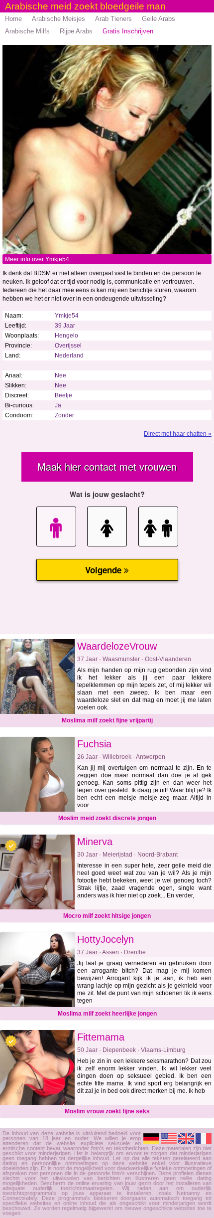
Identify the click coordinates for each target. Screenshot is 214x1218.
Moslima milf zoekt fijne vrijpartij (107, 720)
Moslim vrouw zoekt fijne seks (107, 1111)
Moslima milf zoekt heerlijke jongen (107, 1013)
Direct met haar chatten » (178, 433)
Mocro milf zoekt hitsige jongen (107, 915)
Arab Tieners (113, 18)
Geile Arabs (158, 18)
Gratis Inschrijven (128, 31)
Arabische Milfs (27, 31)
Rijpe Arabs (76, 31)
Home (13, 18)
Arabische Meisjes (58, 18)
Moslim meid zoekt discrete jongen (107, 818)
